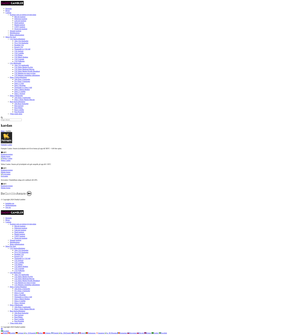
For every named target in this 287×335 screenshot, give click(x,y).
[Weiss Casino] (6, 158)
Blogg (7, 11)
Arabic (156, 333)
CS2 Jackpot (18, 51)
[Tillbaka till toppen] (2, 329)
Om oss (8, 207)
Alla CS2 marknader (21, 65)
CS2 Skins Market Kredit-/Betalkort (27, 71)
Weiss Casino (5, 160)
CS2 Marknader (15, 63)
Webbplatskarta (10, 205)
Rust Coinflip (19, 110)
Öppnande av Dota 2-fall (23, 87)
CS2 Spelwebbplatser (17, 39)
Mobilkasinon (15, 33)
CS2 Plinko (18, 55)
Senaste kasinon (15, 31)
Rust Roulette (19, 112)
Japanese (101, 333)
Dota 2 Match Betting (22, 89)
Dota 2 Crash (19, 83)
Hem (2, 131)
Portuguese (92, 333)
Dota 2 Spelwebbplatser (18, 77)
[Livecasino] (5, 174)
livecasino (4, 176)
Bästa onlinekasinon (17, 35)
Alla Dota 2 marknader (22, 98)
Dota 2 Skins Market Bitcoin (24, 100)
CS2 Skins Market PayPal (23, 67)
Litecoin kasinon (20, 21)
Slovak (141, 333)
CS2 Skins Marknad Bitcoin (24, 69)
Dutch (75, 333)
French (83, 333)
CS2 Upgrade (19, 59)
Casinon (8, 13)
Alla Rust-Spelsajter (21, 104)
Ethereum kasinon (20, 19)
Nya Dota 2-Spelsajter (22, 81)
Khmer (149, 333)
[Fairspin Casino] (6, 143)
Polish (5, 333)
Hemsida (8, 9)
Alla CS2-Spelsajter (21, 41)
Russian (114, 333)
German (21, 333)
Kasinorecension (7, 154)
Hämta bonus (5, 156)
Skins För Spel (10, 37)
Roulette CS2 (19, 45)
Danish (68, 333)
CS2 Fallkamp (19, 61)
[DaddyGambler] (12, 5)
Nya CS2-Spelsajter (21, 43)
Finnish (56, 333)
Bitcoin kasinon (19, 17)
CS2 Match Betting (21, 57)
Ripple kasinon (19, 25)
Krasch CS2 (18, 47)
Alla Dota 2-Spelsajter (22, 79)
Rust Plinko (18, 108)
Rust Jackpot (18, 106)
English (13, 333)
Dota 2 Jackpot (19, 94)
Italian (40, 333)
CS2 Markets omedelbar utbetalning (27, 75)
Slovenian (133, 333)
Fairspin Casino (6, 145)
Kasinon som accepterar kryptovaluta (23, 15)
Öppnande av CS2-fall (22, 49)
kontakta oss (9, 203)
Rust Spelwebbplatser (17, 102)
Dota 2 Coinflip (19, 91)
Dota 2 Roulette (20, 85)
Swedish (6, 331)
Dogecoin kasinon (20, 29)
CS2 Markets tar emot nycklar (25, 73)
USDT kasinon (19, 27)
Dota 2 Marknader (16, 96)
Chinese (48, 333)
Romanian (123, 333)
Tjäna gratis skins (16, 114)
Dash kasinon (19, 23)
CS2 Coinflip (19, 53)
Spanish (33, 333)
